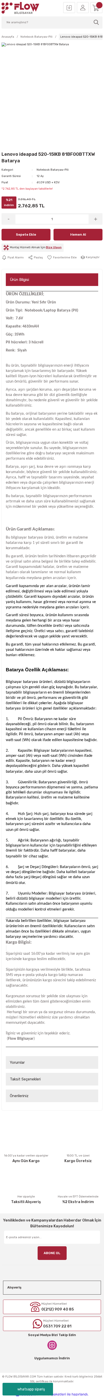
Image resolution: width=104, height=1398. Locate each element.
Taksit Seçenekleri (25, 1079)
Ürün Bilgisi (19, 279)
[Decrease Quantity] (8, 219)
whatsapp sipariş (31, 1389)
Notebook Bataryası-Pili (53, 169)
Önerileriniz (19, 1096)
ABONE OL (52, 1253)
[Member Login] (83, 8)
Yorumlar (17, 1062)
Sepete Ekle (26, 234)
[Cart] (96, 8)
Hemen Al (78, 234)
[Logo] (20, 8)
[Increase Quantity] (95, 219)
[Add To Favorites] (62, 257)
